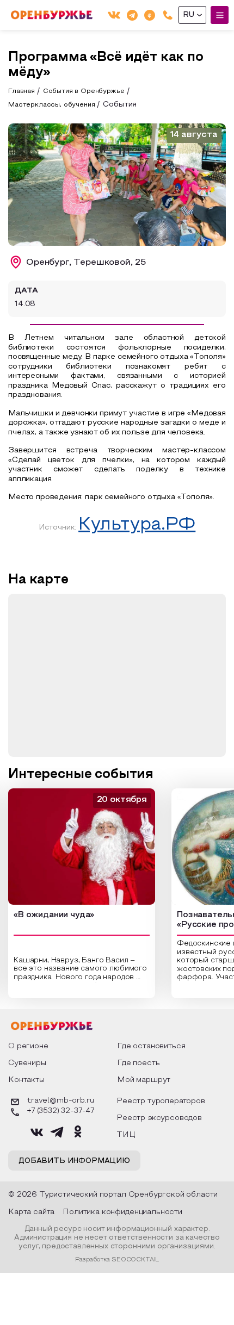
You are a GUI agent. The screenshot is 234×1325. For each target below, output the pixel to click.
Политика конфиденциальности (122, 1212)
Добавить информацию (74, 1161)
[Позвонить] (168, 15)
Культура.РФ (136, 525)
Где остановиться (151, 1046)
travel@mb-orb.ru (60, 1101)
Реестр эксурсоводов (159, 1118)
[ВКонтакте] (114, 15)
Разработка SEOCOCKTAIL (117, 1259)
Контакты (26, 1080)
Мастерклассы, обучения (51, 105)
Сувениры (27, 1063)
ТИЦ (126, 1135)
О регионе (28, 1046)
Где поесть (138, 1063)
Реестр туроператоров (160, 1101)
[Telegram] (132, 15)
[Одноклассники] (149, 15)
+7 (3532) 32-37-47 (60, 1111)
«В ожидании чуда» (54, 915)
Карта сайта (31, 1212)
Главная (21, 91)
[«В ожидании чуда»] (81, 846)
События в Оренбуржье (84, 91)
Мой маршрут (143, 1080)
